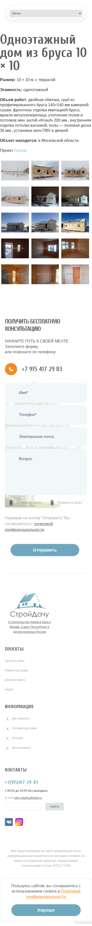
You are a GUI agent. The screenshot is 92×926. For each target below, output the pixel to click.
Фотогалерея (21, 747)
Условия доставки (24, 728)
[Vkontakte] (9, 822)
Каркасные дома (16, 670)
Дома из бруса (15, 680)
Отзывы (17, 738)
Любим (20, 150)
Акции (9, 689)
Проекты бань (15, 661)
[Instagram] (19, 822)
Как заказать (21, 718)
